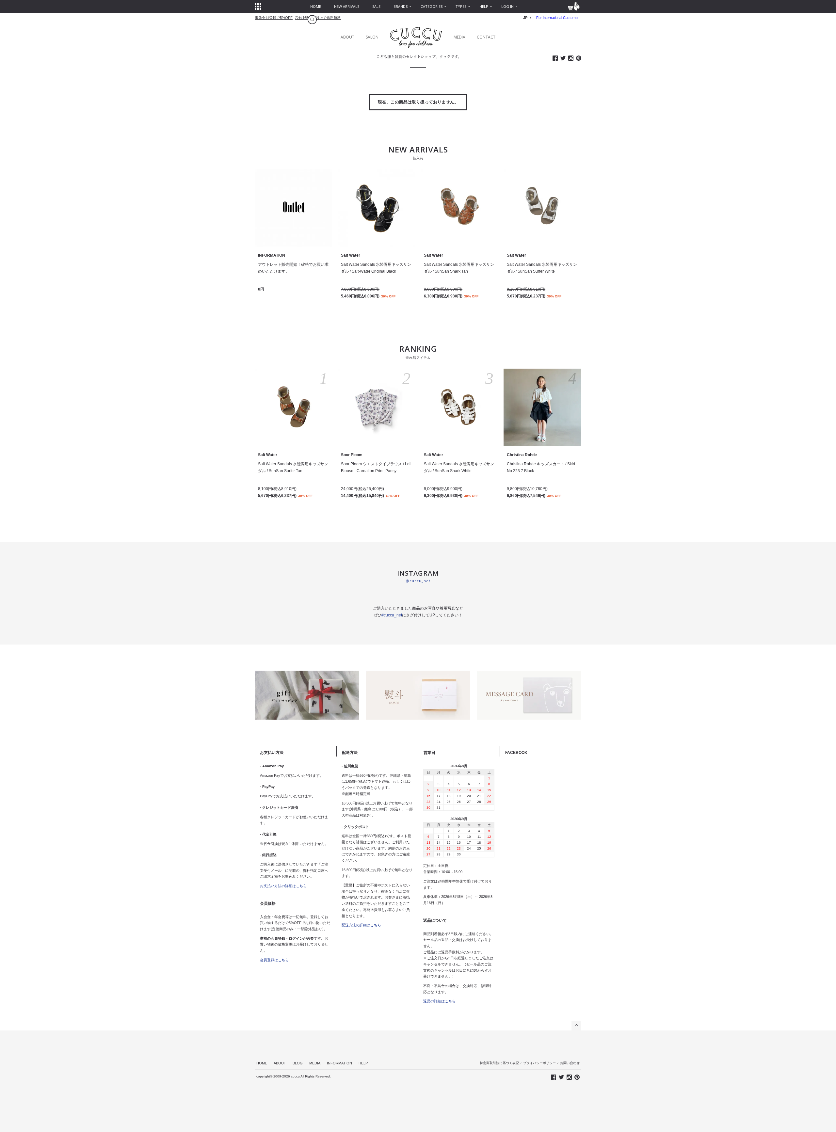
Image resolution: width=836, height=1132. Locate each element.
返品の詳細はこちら (439, 1001)
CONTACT (486, 37)
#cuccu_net (391, 615)
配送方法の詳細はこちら (361, 925)
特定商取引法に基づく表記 (499, 1063)
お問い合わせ (570, 1063)
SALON (372, 37)
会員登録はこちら (274, 960)
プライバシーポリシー (539, 1063)
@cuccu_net (418, 580)
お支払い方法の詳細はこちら (283, 886)
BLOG (298, 1063)
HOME (261, 1063)
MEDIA (459, 37)
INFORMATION (339, 1063)
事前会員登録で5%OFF (274, 18)
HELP (363, 1063)
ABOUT (347, 37)
